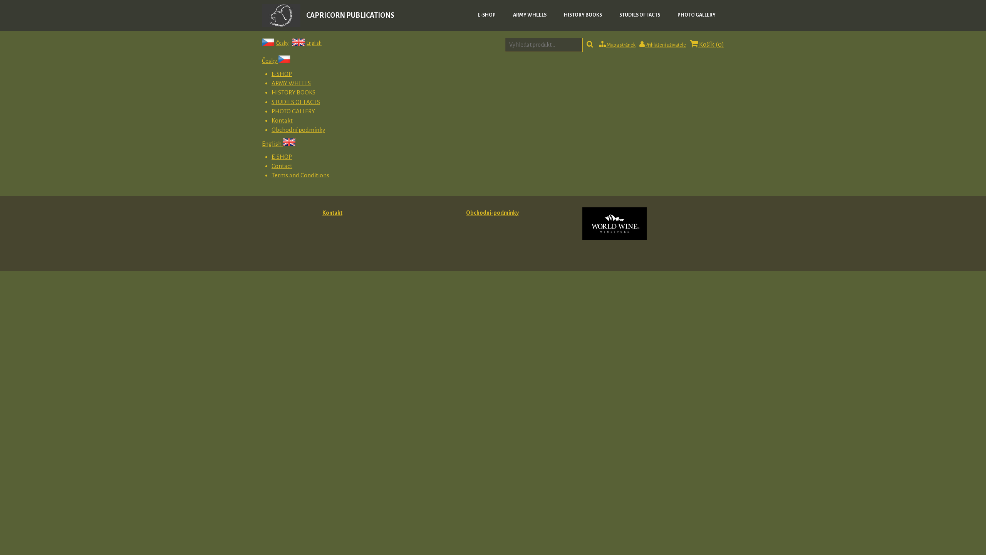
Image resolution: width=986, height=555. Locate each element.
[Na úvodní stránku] (281, 25)
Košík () (711, 44)
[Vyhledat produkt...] (590, 45)
